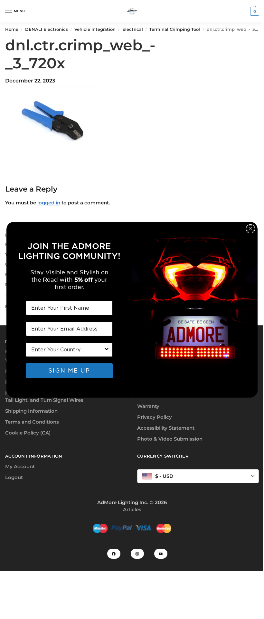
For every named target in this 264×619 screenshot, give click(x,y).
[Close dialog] (250, 229)
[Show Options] (106, 350)
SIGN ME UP (69, 370)
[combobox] (67, 350)
